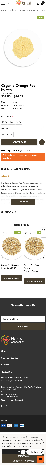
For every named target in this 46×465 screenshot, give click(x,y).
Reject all (23, 456)
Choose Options (11, 278)
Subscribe (23, 326)
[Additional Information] (23, 212)
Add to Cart (19, 142)
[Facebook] (2, 405)
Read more (23, 201)
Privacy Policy (27, 446)
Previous (2, 258)
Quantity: (4, 128)
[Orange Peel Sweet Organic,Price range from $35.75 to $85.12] (34, 246)
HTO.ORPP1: (7, 116)
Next (43, 258)
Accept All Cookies (23, 461)
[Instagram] (6, 405)
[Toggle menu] (3, 3)
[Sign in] (37, 3)
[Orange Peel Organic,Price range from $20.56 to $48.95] (11, 246)
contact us (20, 155)
